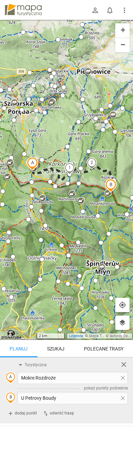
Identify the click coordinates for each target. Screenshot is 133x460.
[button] (32, 163)
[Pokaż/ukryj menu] (124, 10)
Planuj (19, 349)
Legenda (76, 336)
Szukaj (55, 349)
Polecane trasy (103, 349)
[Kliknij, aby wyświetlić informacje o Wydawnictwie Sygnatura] (11, 334)
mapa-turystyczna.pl (23, 10)
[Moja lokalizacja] (122, 305)
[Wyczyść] (124, 364)
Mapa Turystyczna (104, 336)
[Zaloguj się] (95, 10)
